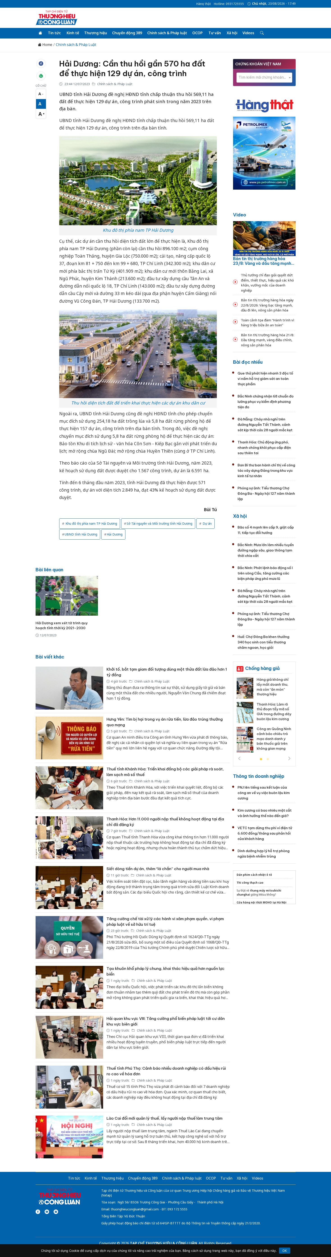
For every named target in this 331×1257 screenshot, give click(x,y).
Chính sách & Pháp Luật (76, 45)
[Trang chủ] (40, 33)
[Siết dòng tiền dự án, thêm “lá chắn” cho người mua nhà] (69, 887)
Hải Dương (114, 534)
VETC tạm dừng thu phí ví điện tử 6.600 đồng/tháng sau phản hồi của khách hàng (265, 833)
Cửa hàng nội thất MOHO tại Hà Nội (261, 902)
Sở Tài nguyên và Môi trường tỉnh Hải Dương (159, 523)
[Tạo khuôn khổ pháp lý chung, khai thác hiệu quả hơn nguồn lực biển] (69, 987)
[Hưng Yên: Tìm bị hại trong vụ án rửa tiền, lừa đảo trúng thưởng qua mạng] (69, 738)
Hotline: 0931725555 (229, 3)
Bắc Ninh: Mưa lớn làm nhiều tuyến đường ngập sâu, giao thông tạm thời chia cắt (266, 550)
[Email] (56, 1211)
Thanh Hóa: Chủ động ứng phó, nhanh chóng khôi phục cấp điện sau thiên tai (264, 447)
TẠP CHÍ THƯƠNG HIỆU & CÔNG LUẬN (163, 1243)
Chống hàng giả (262, 668)
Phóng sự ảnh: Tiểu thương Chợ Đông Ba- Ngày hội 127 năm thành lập (266, 493)
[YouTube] (47, 1211)
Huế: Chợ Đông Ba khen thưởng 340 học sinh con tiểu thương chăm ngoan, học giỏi (263, 642)
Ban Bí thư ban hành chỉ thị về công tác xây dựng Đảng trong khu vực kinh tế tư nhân (266, 470)
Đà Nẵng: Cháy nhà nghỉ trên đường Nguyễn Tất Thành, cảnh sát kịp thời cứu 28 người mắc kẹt (265, 424)
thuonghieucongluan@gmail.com (135, 1209)
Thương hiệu (95, 32)
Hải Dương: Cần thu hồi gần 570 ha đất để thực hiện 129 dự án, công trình (132, 68)
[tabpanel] (264, 716)
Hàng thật (203, 3)
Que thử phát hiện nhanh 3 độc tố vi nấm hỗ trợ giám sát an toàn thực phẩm (265, 378)
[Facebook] (38, 1211)
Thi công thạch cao (250, 883)
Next (289, 758)
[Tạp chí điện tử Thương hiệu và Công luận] (60, 1196)
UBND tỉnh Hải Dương (81, 534)
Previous (239, 758)
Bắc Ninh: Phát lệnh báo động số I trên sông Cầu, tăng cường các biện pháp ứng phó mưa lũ (265, 573)
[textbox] (264, 77)
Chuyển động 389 (127, 32)
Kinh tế (73, 32)
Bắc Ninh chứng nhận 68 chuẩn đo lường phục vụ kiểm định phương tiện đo (266, 401)
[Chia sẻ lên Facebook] (40, 63)
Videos (248, 32)
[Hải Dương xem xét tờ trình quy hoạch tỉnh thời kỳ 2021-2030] (67, 596)
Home (46, 45)
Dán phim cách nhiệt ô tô (254, 875)
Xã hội (232, 32)
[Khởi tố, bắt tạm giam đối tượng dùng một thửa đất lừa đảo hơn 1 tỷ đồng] (69, 688)
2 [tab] (267, 759)
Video (239, 215)
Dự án (207, 523)
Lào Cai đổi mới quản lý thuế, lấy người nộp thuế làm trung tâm (164, 1118)
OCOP (197, 32)
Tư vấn (215, 32)
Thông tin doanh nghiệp (258, 776)
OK (284, 1250)
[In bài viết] (40, 75)
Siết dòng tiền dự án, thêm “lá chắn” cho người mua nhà (158, 868)
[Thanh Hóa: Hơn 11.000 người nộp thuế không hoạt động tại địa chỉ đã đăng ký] (69, 837)
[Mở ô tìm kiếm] (261, 33)
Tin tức (54, 32)
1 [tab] (261, 759)
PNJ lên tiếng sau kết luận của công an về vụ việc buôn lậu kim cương (264, 792)
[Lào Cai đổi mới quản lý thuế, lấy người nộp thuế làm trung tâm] (69, 1137)
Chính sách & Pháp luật (167, 32)
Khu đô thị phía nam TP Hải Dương (91, 523)
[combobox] (264, 78)
